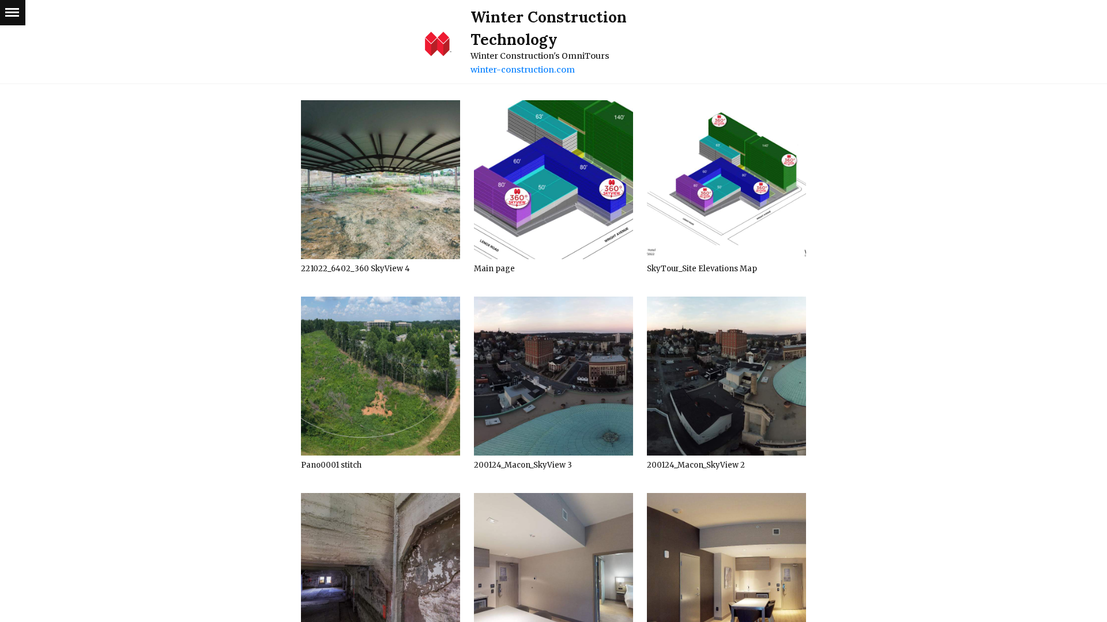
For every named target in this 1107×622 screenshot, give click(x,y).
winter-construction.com (522, 70)
